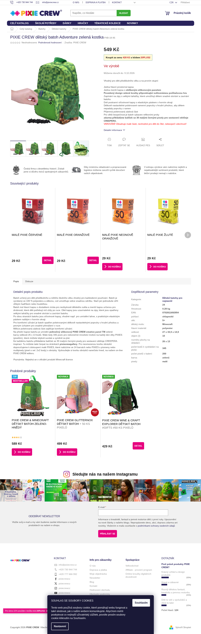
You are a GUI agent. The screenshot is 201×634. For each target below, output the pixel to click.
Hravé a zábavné (170, 582)
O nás (76, 2)
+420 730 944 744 (68, 569)
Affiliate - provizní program (139, 570)
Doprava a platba (96, 2)
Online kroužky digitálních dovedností (138, 575)
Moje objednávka (98, 574)
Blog (92, 582)
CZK (172, 2)
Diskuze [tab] (29, 281)
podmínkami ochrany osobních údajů (156, 525)
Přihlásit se (107, 533)
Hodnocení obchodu (100, 590)
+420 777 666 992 (68, 574)
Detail (48, 260)
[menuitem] (19, 23)
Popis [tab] (16, 281)
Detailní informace (113, 130)
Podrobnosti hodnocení (50, 42)
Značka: (75, 42)
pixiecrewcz (64, 578)
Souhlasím (141, 602)
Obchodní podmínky (100, 594)
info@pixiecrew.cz (68, 564)
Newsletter (95, 578)
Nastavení (60, 626)
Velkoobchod (132, 565)
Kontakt (117, 2)
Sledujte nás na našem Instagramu (105, 474)
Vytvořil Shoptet (183, 627)
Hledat (123, 13)
